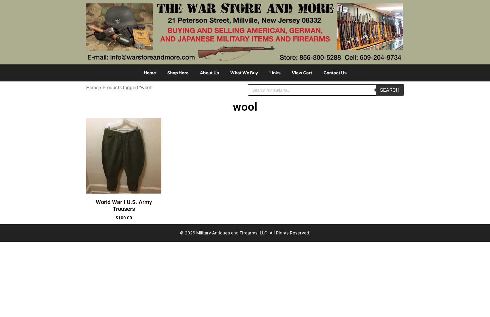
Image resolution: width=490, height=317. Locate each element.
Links (274, 72)
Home (150, 72)
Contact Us (335, 72)
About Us (209, 72)
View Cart (302, 72)
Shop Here (178, 72)
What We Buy (244, 72)
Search (390, 90)
